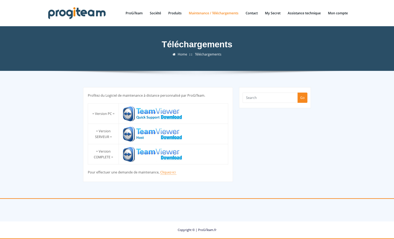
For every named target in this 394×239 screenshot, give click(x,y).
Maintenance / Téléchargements (213, 13)
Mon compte (338, 13)
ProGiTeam (134, 13)
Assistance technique (304, 13)
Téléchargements (208, 54)
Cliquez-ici (168, 172)
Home (182, 54)
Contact (252, 13)
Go (302, 97)
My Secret (273, 13)
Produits (175, 13)
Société (155, 13)
